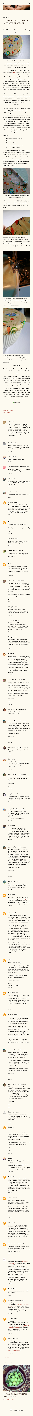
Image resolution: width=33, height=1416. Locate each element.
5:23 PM (10, 487)
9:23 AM (10, 601)
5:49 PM (10, 1009)
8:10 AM (10, 631)
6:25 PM (10, 497)
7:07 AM (10, 769)
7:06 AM (10, 1313)
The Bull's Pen (12, 881)
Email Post (10, 410)
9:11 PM (10, 789)
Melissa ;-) (11, 492)
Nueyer (10, 895)
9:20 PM (10, 742)
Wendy (10, 478)
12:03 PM (10, 575)
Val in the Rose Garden (15, 580)
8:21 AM (10, 908)
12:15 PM (10, 1122)
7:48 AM (10, 704)
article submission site (14, 1350)
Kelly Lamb (11, 794)
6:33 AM (10, 955)
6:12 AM (10, 451)
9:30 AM (10, 889)
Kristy (10, 960)
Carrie (10, 759)
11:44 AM (10, 473)
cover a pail (24, 899)
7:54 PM (10, 559)
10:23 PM (10, 1353)
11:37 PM (10, 648)
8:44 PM (10, 517)
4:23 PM (10, 1192)
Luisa (9, 421)
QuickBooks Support (14, 1300)
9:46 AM (10, 1239)
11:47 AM (10, 754)
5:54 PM (10, 876)
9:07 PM (10, 533)
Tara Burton (11, 992)
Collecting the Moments (14, 6)
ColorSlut (11, 443)
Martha (10, 1222)
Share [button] (4, 410)
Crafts (8, 412)
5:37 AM (10, 1045)
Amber (10, 564)
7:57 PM (10, 438)
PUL (14, 72)
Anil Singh (11, 1288)
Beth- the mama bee (14, 550)
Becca (10, 825)
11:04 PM (10, 1254)
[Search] (29, 3)
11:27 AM (10, 1217)
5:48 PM (10, 545)
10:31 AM (10, 615)
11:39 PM (10, 1283)
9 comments (10, 1399)
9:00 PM (10, 716)
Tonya (10, 653)
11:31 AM (10, 804)
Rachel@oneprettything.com (17, 466)
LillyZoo (10, 456)
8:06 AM (10, 1107)
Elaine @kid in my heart (15, 709)
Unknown (11, 502)
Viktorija (10, 913)
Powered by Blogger (18, 1410)
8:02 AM (10, 1079)
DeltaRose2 (11, 1112)
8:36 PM (10, 987)
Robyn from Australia (14, 1244)
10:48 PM (10, 674)
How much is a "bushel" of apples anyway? (15, 1395)
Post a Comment (8, 1357)
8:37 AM (10, 820)
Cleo (9, 1127)
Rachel (10, 1176)
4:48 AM (10, 1333)
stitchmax (11, 1259)
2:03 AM (10, 1153)
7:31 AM (10, 461)
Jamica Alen (11, 1338)
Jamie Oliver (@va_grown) (16, 747)
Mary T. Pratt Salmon (14, 809)
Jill (9, 522)
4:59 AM (10, 1295)
